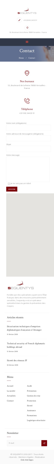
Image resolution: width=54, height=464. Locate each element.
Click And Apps (27, 460)
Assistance (31, 410)
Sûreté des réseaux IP (17, 360)
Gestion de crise (33, 395)
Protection (31, 400)
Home (21, 58)
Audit (29, 386)
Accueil (10, 386)
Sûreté (30, 405)
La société (11, 391)
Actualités (11, 395)
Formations (32, 415)
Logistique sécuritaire (36, 420)
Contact (10, 400)
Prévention (31, 391)
